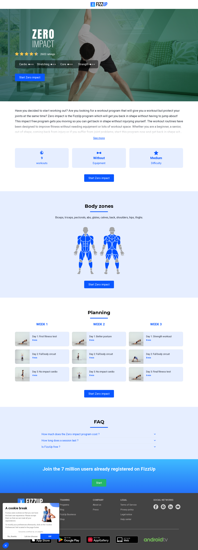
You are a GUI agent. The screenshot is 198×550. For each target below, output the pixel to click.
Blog (62, 509)
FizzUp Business (68, 514)
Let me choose (31, 536)
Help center (125, 519)
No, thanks (12, 536)
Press (96, 509)
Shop (62, 519)
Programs (64, 505)
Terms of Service (128, 505)
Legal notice (126, 514)
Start (99, 482)
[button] (5, 545)
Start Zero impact (29, 77)
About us (97, 505)
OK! (49, 536)
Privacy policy (127, 509)
